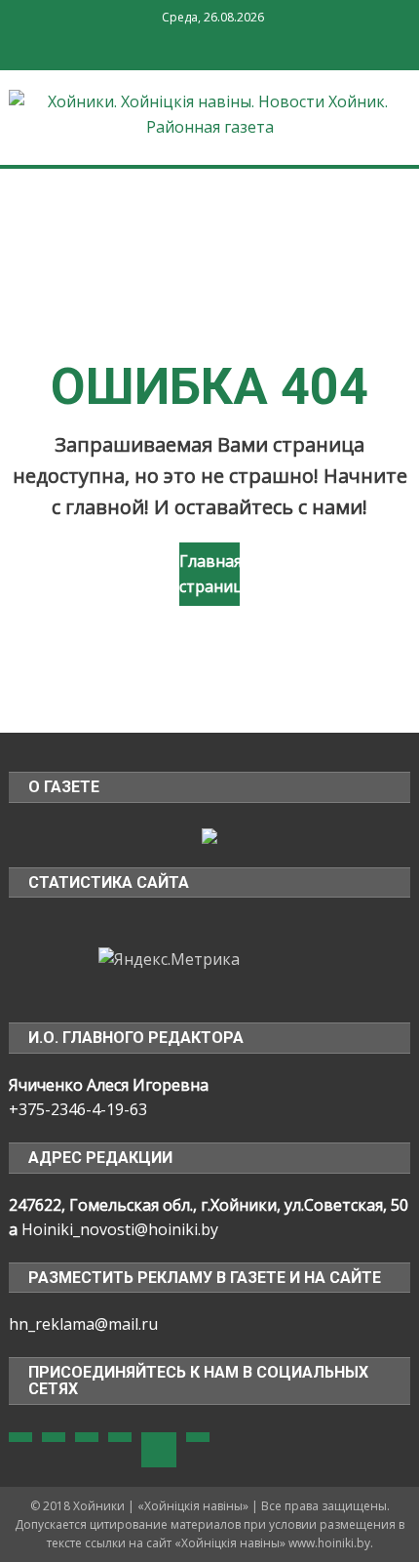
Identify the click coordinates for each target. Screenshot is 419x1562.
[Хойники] (209, 834)
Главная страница (209, 573)
